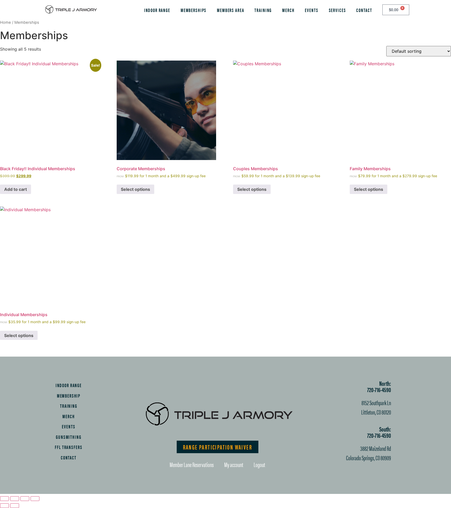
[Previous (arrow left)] (4, 505)
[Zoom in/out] (4, 498)
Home (5, 22)
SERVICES (337, 10)
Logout (259, 464)
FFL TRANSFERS (68, 447)
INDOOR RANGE (157, 10)
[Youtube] (240, 386)
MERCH (288, 10)
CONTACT (364, 10)
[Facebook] (193, 386)
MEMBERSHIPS (193, 10)
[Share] (24, 498)
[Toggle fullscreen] (14, 498)
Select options (135, 189)
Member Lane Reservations (192, 464)
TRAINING (263, 10)
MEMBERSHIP (69, 395)
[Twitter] (225, 386)
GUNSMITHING (68, 436)
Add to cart (15, 189)
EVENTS (311, 10)
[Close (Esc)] (35, 498)
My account (233, 464)
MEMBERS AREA (230, 10)
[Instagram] (209, 386)
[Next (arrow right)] (14, 505)
